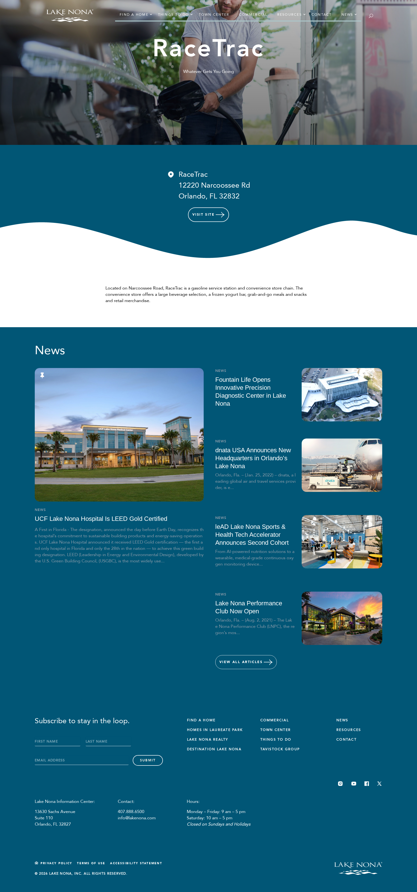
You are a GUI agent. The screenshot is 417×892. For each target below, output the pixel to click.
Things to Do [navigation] (173, 14)
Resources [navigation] (289, 14)
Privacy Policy (56, 863)
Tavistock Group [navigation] (280, 749)
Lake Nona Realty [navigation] (207, 739)
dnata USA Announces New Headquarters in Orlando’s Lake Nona (253, 458)
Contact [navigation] (322, 14)
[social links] (340, 783)
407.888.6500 (131, 812)
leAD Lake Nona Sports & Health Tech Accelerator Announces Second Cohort (252, 534)
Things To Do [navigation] (276, 739)
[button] (208, 185)
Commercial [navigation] (253, 14)
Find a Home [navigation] (134, 14)
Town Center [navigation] (214, 14)
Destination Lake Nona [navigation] (214, 749)
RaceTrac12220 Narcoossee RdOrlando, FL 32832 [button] (214, 185)
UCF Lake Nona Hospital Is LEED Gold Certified (101, 518)
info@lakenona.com (137, 818)
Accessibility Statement (136, 863)
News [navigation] (347, 14)
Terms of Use (91, 863)
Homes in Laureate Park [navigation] (215, 730)
